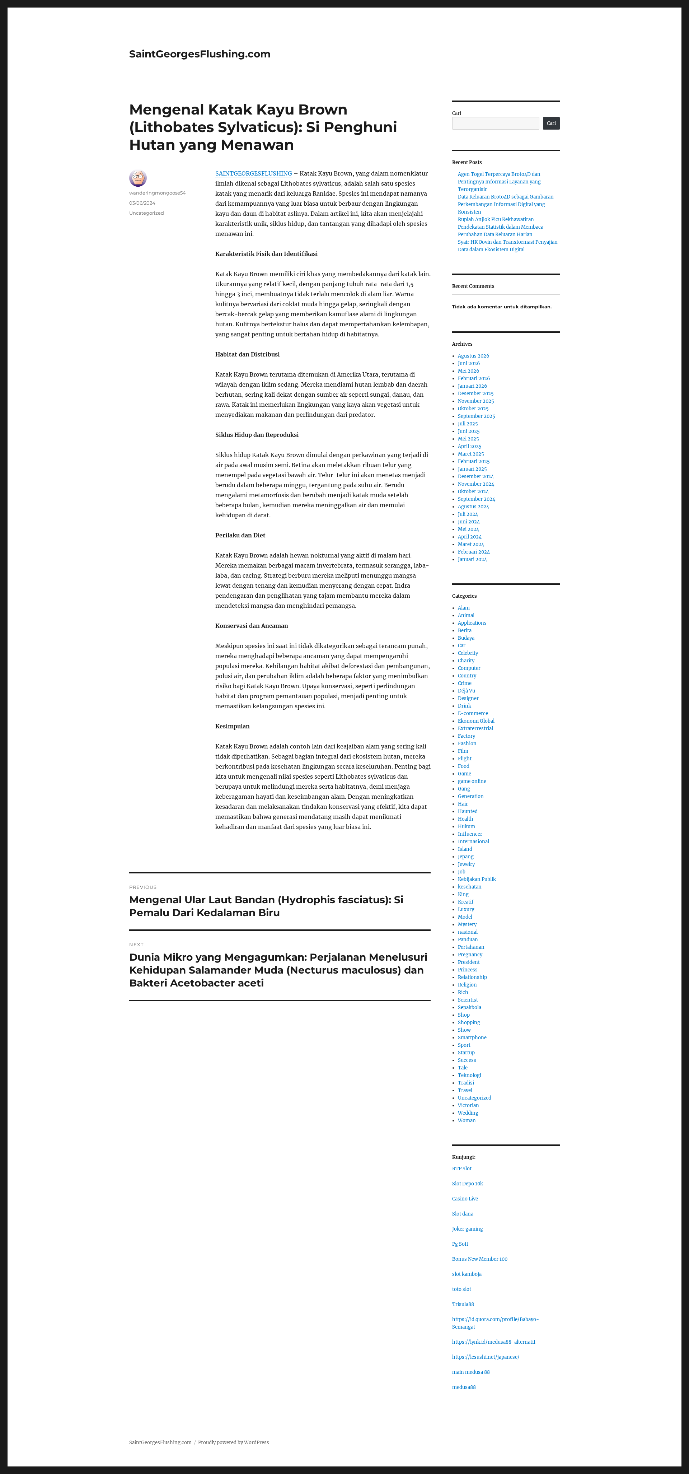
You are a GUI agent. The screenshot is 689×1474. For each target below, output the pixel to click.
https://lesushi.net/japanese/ (486, 1357)
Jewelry (466, 864)
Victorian (468, 1105)
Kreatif (465, 902)
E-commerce (473, 713)
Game (464, 774)
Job (461, 872)
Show (464, 1030)
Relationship (472, 977)
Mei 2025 (468, 439)
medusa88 (464, 1387)
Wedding (468, 1113)
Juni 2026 (469, 363)
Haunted (468, 811)
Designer (468, 698)
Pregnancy (470, 955)
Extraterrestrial (475, 729)
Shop (464, 1015)
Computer (469, 668)
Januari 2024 (472, 559)
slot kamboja (467, 1274)
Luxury (466, 909)
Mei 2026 (468, 371)
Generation (471, 796)
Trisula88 (463, 1304)
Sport (464, 1045)
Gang (464, 789)
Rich (463, 992)
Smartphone (472, 1038)
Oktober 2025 (473, 409)
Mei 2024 (468, 529)
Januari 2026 (472, 386)
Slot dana (462, 1214)
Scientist (468, 1000)
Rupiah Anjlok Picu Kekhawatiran (496, 219)
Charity (466, 661)
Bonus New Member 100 (479, 1259)
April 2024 (470, 537)
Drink (464, 706)
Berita (465, 631)
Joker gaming (467, 1229)
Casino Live (465, 1199)
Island (465, 849)
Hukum (466, 827)
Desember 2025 (476, 394)
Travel (465, 1090)
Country (467, 676)
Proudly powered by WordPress (233, 1443)
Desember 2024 (476, 477)
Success (467, 1060)
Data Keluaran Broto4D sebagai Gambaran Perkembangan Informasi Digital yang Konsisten (506, 204)
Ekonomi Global (476, 721)
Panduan (468, 940)
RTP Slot (462, 1169)
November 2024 (476, 484)
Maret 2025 (471, 454)
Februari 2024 (474, 552)
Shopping (469, 1023)
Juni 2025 (469, 431)
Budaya (466, 638)
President (469, 962)
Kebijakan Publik (477, 879)
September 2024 (476, 499)
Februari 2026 (474, 379)
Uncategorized (146, 213)
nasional (468, 932)
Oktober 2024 (473, 492)
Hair (463, 804)
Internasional (473, 842)
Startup (466, 1053)
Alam (464, 608)
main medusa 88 (471, 1372)
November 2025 (476, 401)
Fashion (467, 744)
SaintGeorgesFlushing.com (200, 54)
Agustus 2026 (473, 356)
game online (472, 781)
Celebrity (468, 653)
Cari (456, 113)
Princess (468, 970)
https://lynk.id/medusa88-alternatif (493, 1342)
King (463, 894)
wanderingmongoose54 (157, 193)
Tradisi (466, 1083)
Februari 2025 (474, 461)
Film (463, 751)
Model (465, 917)
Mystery (467, 925)
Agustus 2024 (473, 507)
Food (463, 766)
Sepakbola (469, 1007)
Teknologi (469, 1075)
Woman (467, 1121)
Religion (467, 985)
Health (465, 819)
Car (461, 646)
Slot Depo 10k (467, 1184)
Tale (463, 1068)
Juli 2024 (468, 514)
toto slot (461, 1289)
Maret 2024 (471, 544)
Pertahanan (471, 947)
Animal (466, 615)
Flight (465, 759)
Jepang (466, 857)
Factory (466, 736)
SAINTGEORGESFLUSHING (253, 173)
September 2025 (476, 416)
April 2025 (470, 446)
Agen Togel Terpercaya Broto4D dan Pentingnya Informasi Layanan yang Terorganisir (499, 181)
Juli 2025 (468, 424)
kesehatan (470, 887)
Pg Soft (460, 1244)
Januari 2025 (472, 469)
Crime (465, 683)
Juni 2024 (469, 522)
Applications (472, 623)
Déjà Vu (466, 691)
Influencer (470, 834)
